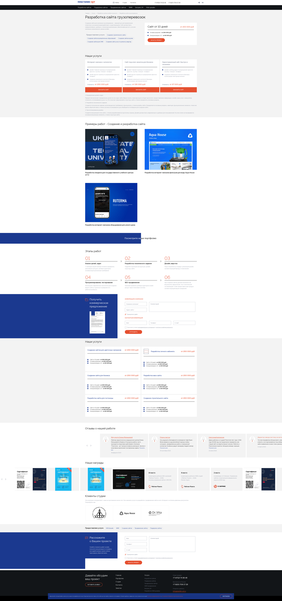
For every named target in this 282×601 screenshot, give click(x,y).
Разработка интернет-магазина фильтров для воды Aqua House (169, 173)
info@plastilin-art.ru (179, 591)
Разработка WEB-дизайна (152, 591)
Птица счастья (165, 437)
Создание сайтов (127, 528)
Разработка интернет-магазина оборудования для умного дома (110, 225)
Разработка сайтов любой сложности (107, 13)
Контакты (133, 2)
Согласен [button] (226, 596)
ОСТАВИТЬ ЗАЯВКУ (94, 584)
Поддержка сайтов (101, 7)
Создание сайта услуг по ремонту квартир (118, 41)
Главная (87, 13)
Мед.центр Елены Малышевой (122, 437)
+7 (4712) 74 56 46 (160, 3)
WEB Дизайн (109, 528)
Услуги (93, 13)
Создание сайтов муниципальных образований (101, 38)
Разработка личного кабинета (162, 351)
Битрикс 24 (139, 7)
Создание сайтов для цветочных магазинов (104, 350)
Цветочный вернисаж (216, 437)
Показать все (164, 448)
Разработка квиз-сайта (152, 375)
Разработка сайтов (84, 7)
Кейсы (117, 2)
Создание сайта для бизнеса (98, 375)
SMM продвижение (150, 586)
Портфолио (120, 578)
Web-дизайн (150, 7)
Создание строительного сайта (116, 35)
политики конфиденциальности (164, 327)
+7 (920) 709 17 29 (174, 3)
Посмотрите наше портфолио (140, 238)
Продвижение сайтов (118, 7)
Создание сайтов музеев (125, 38)
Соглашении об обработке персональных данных (172, 596)
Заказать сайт (103, 89)
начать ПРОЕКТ (156, 40)
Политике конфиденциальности (154, 596)
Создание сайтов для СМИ (95, 41)
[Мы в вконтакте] (202, 2)
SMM (130, 7)
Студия (125, 2)
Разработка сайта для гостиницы (100, 398)
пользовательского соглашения (146, 327)
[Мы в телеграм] (198, 2)
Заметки (119, 588)
